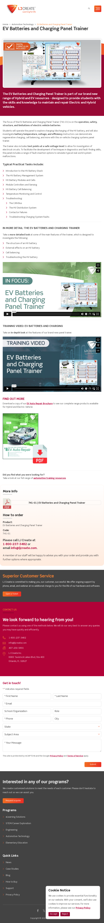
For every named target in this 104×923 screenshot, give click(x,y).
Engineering (11, 830)
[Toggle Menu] (98, 8)
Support (10, 888)
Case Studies (12, 869)
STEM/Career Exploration (18, 823)
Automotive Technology (23, 24)
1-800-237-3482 (15, 544)
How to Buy (11, 882)
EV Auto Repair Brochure (40, 404)
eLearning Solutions (15, 817)
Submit (93, 764)
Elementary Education (17, 843)
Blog (8, 875)
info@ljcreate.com (24, 548)
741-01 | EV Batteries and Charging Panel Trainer (57, 503)
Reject (65, 914)
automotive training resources (49, 478)
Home (5, 24)
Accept (53, 914)
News (8, 862)
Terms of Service (75, 756)
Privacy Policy (56, 756)
